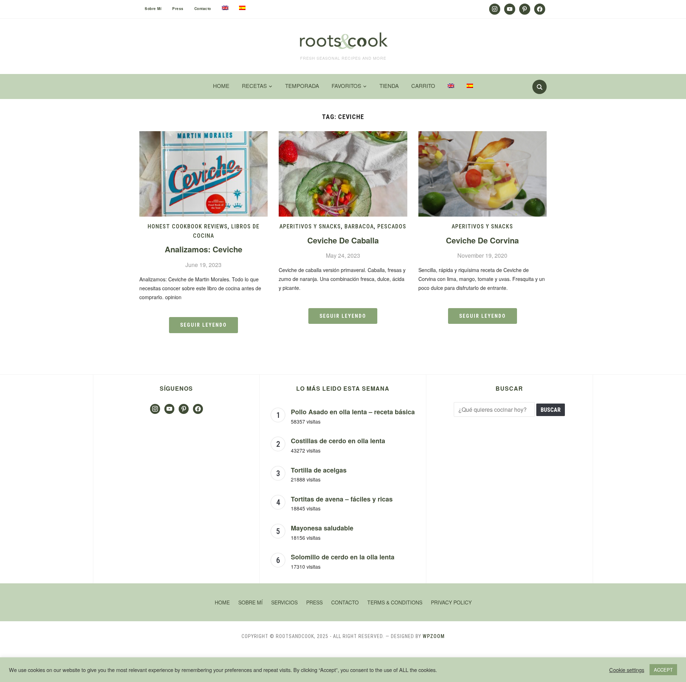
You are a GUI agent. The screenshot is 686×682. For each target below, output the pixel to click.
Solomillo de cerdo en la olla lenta (342, 557)
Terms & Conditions (394, 602)
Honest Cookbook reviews (188, 226)
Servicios (284, 602)
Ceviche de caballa (343, 240)
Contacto (202, 8)
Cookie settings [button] (626, 670)
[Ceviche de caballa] (343, 136)
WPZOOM (434, 636)
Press (178, 8)
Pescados (391, 226)
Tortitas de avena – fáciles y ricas (342, 499)
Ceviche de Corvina (482, 240)
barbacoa (359, 226)
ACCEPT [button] (663, 669)
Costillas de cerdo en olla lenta (338, 440)
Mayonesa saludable (322, 528)
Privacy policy (451, 602)
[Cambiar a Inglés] (225, 8)
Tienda (389, 85)
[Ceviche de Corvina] (482, 136)
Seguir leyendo (203, 325)
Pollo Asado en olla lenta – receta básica (353, 411)
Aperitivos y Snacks (310, 226)
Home (221, 85)
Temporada (302, 85)
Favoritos (346, 85)
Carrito (423, 85)
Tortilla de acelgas (319, 470)
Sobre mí (153, 8)
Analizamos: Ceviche (203, 249)
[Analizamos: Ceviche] (203, 136)
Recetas (254, 85)
